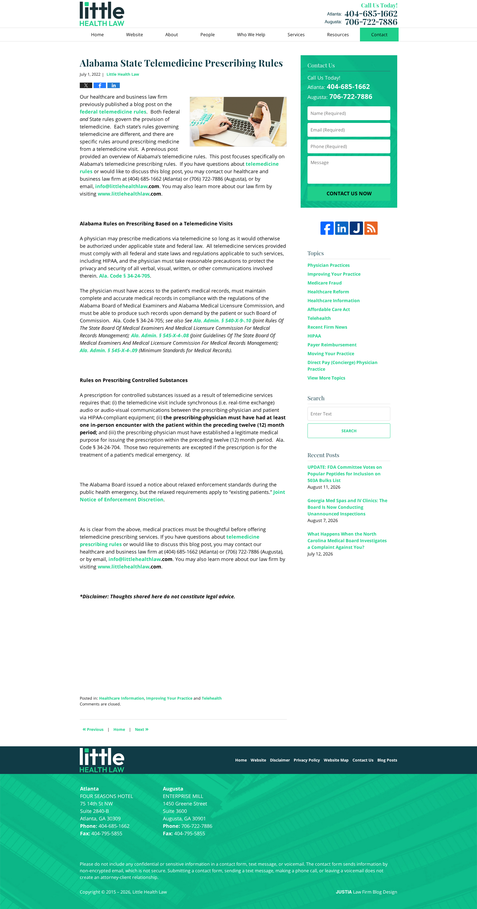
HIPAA (314, 336)
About (171, 34)
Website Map (336, 760)
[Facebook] (327, 228)
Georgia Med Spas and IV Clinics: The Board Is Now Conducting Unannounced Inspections (347, 507)
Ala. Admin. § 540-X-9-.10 (222, 320)
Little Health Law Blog (102, 14)
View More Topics (326, 378)
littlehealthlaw (128, 186)
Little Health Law (361, 14)
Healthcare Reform (328, 292)
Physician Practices (329, 265)
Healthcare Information (121, 698)
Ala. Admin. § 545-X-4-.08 (160, 335)
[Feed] (371, 228)
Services (296, 34)
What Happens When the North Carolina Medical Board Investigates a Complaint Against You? (347, 540)
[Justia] (356, 228)
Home (97, 34)
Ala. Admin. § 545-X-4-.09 (108, 350)
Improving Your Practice (169, 698)
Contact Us (363, 760)
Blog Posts (387, 760)
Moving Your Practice (331, 354)
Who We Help (251, 34)
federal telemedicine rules (113, 111)
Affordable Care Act (329, 309)
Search (349, 430)
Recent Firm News (327, 327)
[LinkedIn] (341, 228)
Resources (338, 34)
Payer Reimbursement (332, 345)
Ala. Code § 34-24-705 (124, 275)
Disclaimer (280, 760)
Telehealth (212, 698)
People (207, 34)
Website (134, 34)
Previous (93, 729)
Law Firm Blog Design (366, 892)
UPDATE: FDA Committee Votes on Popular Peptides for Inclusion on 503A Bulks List (345, 473)
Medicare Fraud (325, 283)
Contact (379, 34)
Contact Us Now (349, 193)
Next (142, 729)
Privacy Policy (307, 760)
